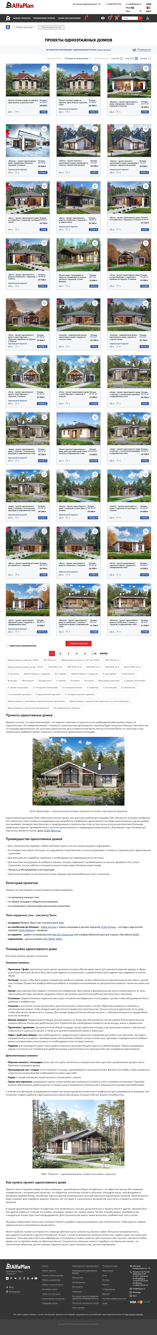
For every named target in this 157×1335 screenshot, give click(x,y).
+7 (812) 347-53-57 (140, 1281)
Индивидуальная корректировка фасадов (84, 1272)
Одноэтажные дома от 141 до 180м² (80, 660)
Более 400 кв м (132, 667)
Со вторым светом (72, 687)
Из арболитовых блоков (67, 708)
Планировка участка (49, 1303)
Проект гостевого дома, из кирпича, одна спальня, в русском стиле (23, 101)
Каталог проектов (21, 18)
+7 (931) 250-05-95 (140, 1276)
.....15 (93, 653)
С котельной (110, 687)
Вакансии (105, 1294)
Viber (135, 1296)
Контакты (106, 1280)
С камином (92, 687)
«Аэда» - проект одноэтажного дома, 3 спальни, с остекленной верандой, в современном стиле (125, 394)
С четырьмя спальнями (45, 687)
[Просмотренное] (103, 18)
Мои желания (77, 1287)
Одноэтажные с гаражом (37, 674)
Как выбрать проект (50, 1289)
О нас (104, 1275)
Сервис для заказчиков (69, 18)
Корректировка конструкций (53, 1299)
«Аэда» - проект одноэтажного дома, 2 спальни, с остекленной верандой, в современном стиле (125, 451)
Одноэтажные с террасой (84, 674)
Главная (45, 1266)
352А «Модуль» (52, 830)
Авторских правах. (134, 1314)
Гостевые (89, 680)
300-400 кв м (112, 667)
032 (45, 939)
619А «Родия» (108, 927)
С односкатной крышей (48, 694)
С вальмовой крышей (19, 694)
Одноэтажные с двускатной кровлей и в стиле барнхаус (99, 701)
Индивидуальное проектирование (85, 1266)
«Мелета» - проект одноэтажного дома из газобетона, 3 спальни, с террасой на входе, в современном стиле (73, 623)
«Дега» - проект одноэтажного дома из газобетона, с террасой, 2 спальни (125, 219)
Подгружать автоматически (22, 646)
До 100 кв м (50, 660)
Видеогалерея (107, 1271)
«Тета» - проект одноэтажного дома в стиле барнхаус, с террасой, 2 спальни (20, 394)
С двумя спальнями (134, 680)
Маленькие (28, 680)
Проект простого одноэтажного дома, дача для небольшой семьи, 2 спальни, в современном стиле (74, 451)
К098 (135, 934)
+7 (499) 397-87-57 (140, 1285)
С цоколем (13, 674)
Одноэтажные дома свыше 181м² (25, 667)
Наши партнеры (78, 1308)
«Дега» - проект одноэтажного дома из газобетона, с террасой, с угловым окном (24, 220)
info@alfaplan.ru (134, 4)
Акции (104, 1303)
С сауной (61, 680)
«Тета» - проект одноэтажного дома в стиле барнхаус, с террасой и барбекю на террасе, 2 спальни (125, 277)
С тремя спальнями (18, 687)
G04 (61, 922)
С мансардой (109, 674)
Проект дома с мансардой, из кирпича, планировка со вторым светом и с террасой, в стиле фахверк (72, 278)
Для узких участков (109, 680)
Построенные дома (109, 1266)
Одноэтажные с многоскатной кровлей (28, 708)
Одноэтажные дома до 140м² (23, 660)
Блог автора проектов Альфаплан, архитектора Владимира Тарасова (85, 1297)
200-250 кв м (74, 667)
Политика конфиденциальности (114, 1299)
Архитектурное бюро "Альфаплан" (14, 1272)
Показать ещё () (79, 644)
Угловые (75, 680)
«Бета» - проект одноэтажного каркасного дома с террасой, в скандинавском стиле (122, 565)
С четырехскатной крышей (79, 694)
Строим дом (77, 1291)
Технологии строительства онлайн (85, 1303)
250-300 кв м (93, 667)
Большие (12, 680)
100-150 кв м (112, 660)
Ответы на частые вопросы (52, 1285)
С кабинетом (128, 687)
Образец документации (51, 1280)
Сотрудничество (108, 1289)
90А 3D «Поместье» (63, 934)
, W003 (51, 939)
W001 (59, 939)
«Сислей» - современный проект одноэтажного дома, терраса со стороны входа (73, 337)
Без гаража (60, 674)
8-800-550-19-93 (114, 4)
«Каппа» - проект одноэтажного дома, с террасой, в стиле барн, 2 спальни (73, 508)
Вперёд (103, 653)
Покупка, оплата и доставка (52, 1275)
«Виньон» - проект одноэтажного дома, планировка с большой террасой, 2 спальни (124, 104)
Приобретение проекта (44, 18)
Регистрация (14, 1291)
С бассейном (128, 674)
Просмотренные (78, 1282)
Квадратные (45, 680)
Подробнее (20, 90)
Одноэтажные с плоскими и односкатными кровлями (36, 701)
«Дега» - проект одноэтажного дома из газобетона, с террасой (23, 564)
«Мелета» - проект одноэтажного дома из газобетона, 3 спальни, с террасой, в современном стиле (124, 622)
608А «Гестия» (48, 927)
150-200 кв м (55, 667)
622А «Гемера (26, 930)
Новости (105, 1285)
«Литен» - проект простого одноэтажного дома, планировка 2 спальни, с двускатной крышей (73, 163)
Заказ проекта (77, 1278)
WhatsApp (137, 1292)
